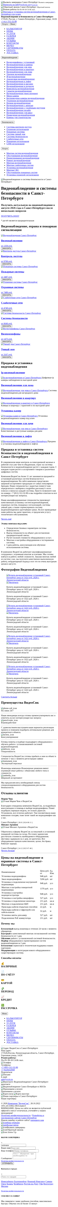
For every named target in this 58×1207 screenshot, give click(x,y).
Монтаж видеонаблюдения (18, 163)
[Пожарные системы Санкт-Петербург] (19, 266)
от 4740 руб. (6, 308)
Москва (4, 1186)
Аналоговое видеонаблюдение (20, 79)
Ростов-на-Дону (31, 1184)
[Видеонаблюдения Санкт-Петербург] (19, 235)
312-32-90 (9, 21)
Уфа (41, 1184)
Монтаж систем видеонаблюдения (22, 153)
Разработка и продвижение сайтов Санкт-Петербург (22, 1116)
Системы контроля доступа (19, 127)
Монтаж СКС (12, 170)
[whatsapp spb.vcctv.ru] (4, 1122)
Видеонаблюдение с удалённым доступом (25, 108)
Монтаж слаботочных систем (19, 165)
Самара (48, 1181)
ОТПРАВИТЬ (7, 1163)
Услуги (5, 149)
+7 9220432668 (8, 1070)
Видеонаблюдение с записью (19, 105)
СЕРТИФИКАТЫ (14, 48)
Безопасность (7, 122)
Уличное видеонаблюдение (18, 74)
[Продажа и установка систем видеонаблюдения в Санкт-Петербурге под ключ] (29, 14)
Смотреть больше (9, 697)
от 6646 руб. (6, 323)
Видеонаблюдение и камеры (19, 65)
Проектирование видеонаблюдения (22, 158)
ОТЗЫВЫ (11, 41)
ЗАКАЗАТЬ (6, 248)
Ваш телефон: (7, 1151)
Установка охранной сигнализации (22, 175)
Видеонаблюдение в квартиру (20, 69)
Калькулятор (12, 1125)
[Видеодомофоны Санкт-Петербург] (18, 329)
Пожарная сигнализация (17, 141)
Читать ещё (6, 519)
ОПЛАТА (11, 50)
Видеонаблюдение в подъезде (20, 86)
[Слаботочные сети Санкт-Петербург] (19, 297)
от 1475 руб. (6, 339)
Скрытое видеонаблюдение (19, 91)
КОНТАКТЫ (12, 43)
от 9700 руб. (6, 261)
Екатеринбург (20, 1181)
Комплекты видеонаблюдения (20, 89)
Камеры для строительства (18, 117)
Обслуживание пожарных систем (21, 172)
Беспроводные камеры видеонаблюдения (25, 98)
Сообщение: (6, 1158)
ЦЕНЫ (9, 31)
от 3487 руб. (6, 277)
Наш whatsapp (13, 1122)
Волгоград (48, 1184)
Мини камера (12, 96)
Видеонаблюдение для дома (19, 72)
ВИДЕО (10, 45)
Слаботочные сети (14, 139)
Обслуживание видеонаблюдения (21, 155)
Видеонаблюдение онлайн (18, 110)
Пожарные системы (15, 132)
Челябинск (18, 1184)
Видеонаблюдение (9, 58)
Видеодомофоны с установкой (20, 62)
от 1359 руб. (6, 246)
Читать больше (8, 850)
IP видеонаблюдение (15, 77)
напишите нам (37, 1120)
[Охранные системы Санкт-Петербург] (19, 282)
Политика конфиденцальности (12, 1161)
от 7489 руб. (6, 292)
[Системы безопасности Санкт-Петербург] (21, 313)
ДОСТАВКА (12, 53)
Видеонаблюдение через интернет (22, 93)
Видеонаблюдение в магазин (19, 84)
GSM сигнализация (15, 144)
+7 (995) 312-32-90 (9, 1067)
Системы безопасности (17, 136)
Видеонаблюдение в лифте (18, 81)
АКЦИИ (10, 38)
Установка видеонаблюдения (19, 168)
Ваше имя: (6, 1148)
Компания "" (18, 1103)
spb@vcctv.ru (7, 1079)
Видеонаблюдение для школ (19, 113)
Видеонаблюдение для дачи (19, 67)
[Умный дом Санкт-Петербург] (15, 344)
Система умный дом (15, 134)
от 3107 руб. (6, 354)
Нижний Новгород (36, 1181)
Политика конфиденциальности (16, 1115)
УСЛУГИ (10, 33)
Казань (10, 1184)
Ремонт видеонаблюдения (18, 160)
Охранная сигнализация (17, 129)
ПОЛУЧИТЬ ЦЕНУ (10, 216)
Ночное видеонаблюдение (18, 103)
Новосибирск (7, 1181)
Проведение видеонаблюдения (20, 115)
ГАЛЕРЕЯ (11, 36)
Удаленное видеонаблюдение (19, 101)
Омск (3, 1184)
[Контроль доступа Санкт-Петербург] (18, 251)
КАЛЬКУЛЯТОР (14, 29)
